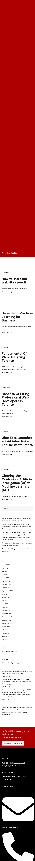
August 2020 (6, 627)
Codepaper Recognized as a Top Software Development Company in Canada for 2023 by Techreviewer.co (17, 526)
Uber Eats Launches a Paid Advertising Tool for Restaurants (17, 441)
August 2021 (6, 597)
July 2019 (5, 640)
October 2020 (6, 620)
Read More (6, 292)
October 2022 (6, 588)
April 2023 (5, 575)
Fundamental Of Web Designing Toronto (14, 357)
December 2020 (7, 614)
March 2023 (6, 578)
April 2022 (5, 594)
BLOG (3, 648)
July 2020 (5, 630)
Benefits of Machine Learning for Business (17, 316)
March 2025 (6, 565)
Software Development (9, 651)
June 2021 (5, 604)
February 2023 (6, 581)
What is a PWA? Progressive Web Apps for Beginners (15, 550)
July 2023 (5, 568)
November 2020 (7, 617)
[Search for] (17, 508)
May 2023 (5, 571)
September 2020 (7, 623)
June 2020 (5, 633)
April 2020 (5, 636)
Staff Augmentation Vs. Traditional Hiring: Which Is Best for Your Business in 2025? (17, 519)
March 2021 (5, 607)
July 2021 (5, 601)
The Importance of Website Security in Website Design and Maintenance (17, 544)
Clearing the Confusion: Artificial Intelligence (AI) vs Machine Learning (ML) (17, 483)
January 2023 (6, 584)
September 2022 (7, 591)
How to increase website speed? (14, 281)
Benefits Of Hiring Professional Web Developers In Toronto (15, 399)
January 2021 (6, 610)
